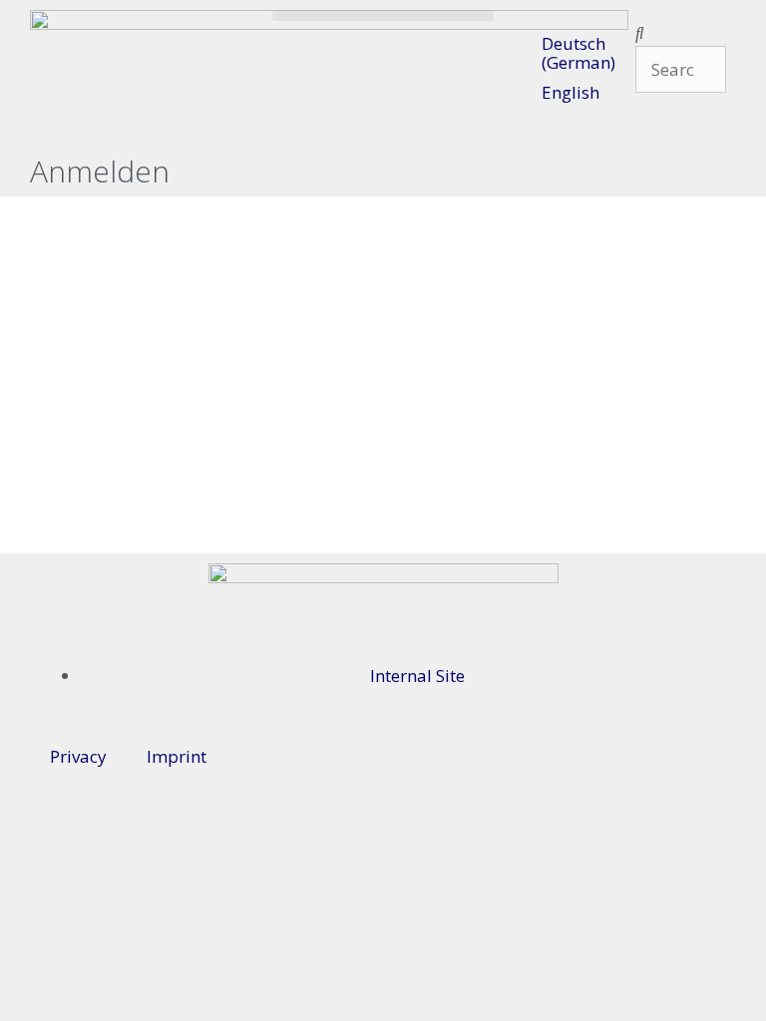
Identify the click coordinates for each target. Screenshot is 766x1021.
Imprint (176, 756)
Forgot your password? (383, 512)
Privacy (78, 756)
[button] (383, 15)
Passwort (201, 308)
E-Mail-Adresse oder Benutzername (296, 222)
